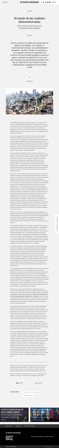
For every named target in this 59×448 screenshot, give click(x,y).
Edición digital (18, 426)
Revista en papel (9, 426)
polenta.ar (51, 446)
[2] (16, 260)
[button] (5, 2)
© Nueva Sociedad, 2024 (11, 446)
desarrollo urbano (37, 392)
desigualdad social (28, 395)
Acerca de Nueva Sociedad (29, 426)
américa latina (27, 392)
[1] (37, 243)
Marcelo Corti (29, 81)
